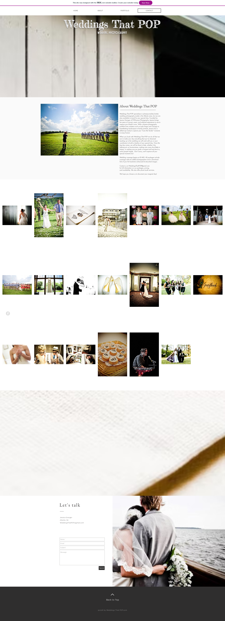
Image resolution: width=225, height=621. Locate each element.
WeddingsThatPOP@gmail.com (72, 523)
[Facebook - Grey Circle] (8, 313)
